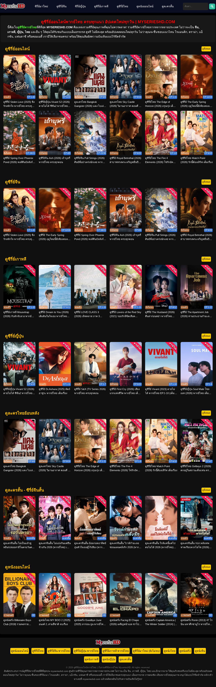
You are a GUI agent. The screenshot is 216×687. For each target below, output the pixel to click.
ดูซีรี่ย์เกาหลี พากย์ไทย (116, 650)
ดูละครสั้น (168, 6)
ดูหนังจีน (200, 650)
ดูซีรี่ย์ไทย (122, 6)
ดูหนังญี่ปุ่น (109, 659)
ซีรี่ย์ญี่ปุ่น (80, 6)
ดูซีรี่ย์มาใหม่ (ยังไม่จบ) (146, 650)
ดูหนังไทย (169, 650)
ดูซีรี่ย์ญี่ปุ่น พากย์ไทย (86, 650)
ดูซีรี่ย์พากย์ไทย (27, 27)
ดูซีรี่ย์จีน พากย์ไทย (59, 650)
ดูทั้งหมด (206, 49)
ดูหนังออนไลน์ (145, 6)
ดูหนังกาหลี (91, 659)
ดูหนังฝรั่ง (185, 650)
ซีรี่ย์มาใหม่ (41, 6)
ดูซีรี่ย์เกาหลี (101, 6)
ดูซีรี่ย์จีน (61, 6)
